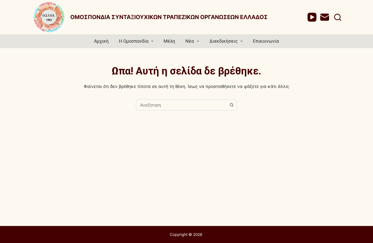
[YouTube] (312, 17)
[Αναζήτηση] (337, 17)
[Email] (324, 17)
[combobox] (181, 105)
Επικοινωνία (266, 41)
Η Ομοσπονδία (133, 41)
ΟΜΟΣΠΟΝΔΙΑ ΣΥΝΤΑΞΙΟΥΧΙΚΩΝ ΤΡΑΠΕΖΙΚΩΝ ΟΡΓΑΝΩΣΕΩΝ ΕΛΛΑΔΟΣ (169, 17)
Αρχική (101, 41)
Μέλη (169, 41)
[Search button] (231, 105)
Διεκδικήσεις (223, 41)
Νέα (189, 41)
